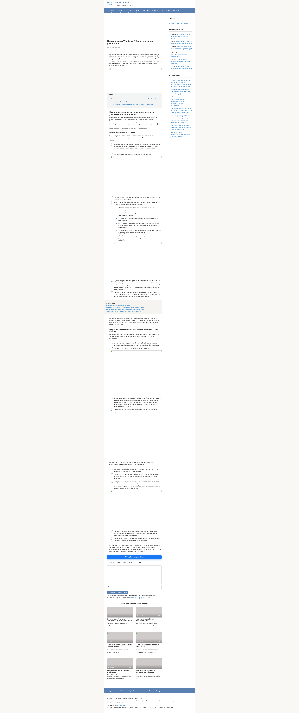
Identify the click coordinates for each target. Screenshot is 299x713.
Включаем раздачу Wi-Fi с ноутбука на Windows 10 (145, 671)
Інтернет (136, 10)
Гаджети (120, 10)
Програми (146, 10)
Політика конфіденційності (128, 691)
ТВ (162, 10)
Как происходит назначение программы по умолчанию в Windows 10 (133, 99)
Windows (111, 10)
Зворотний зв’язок (147, 691)
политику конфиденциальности (140, 598)
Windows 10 (121, 38)
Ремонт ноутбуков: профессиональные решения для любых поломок (180, 135)
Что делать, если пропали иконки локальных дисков (180, 36)
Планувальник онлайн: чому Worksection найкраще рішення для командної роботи (181, 127)
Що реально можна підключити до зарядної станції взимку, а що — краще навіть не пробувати (181, 110)
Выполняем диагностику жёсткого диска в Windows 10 (123, 311)
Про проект (159, 691)
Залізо (128, 10)
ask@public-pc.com (122, 705)
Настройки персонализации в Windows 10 (119, 305)
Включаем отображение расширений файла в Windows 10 (125, 307)
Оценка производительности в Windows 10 (147, 645)
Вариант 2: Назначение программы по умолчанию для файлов (134, 104)
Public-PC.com (122, 2)
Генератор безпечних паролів (178, 23)
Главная (109, 38)
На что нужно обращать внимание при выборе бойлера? (181, 61)
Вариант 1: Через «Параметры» (124, 102)
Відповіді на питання (172, 10)
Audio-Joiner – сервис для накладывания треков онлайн (179, 54)
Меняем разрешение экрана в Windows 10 (118, 671)
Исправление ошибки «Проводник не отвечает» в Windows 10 (126, 309)
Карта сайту (113, 691)
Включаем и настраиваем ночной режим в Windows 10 (119, 645)
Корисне (155, 10)
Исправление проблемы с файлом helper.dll (145, 619)
